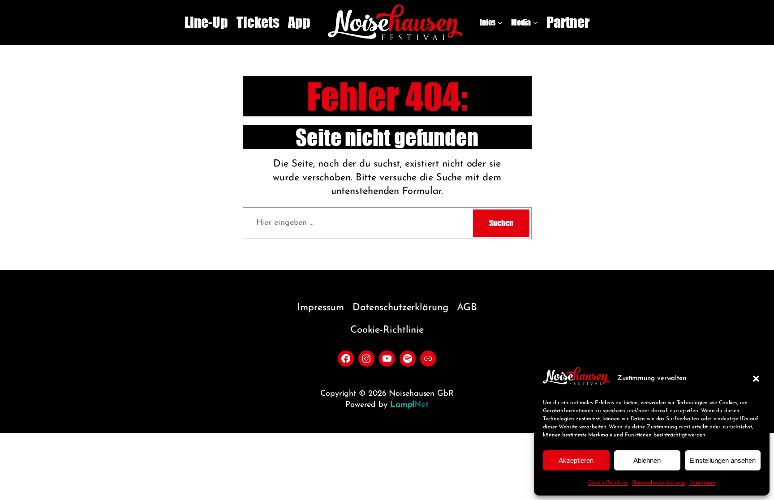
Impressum (702, 482)
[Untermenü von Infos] (500, 22)
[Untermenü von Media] (535, 22)
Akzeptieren (576, 460)
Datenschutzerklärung (658, 482)
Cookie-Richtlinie (608, 482)
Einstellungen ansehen (723, 460)
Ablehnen (647, 460)
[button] (756, 378)
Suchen (501, 223)
